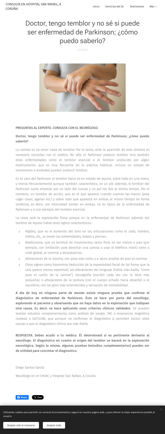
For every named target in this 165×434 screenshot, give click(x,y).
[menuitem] (96, 6)
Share (24, 397)
